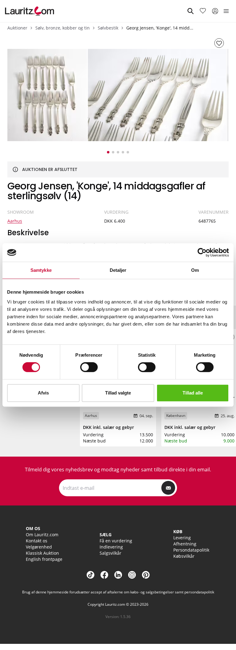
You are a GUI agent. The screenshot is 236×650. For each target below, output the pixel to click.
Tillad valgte (118, 392)
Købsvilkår (184, 556)
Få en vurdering (116, 541)
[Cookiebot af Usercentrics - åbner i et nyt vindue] (202, 252)
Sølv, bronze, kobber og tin (62, 28)
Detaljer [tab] (118, 270)
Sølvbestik (108, 28)
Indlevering (111, 547)
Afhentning (184, 544)
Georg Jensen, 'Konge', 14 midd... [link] (159, 28)
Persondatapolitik (191, 550)
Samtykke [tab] (41, 270)
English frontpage (44, 559)
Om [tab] (195, 270)
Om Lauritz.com (42, 534)
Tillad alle (193, 392)
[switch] (89, 367)
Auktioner (17, 28)
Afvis (43, 392)
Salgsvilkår (110, 553)
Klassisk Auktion (42, 553)
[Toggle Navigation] (226, 11)
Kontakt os (36, 541)
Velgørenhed (39, 547)
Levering (182, 538)
